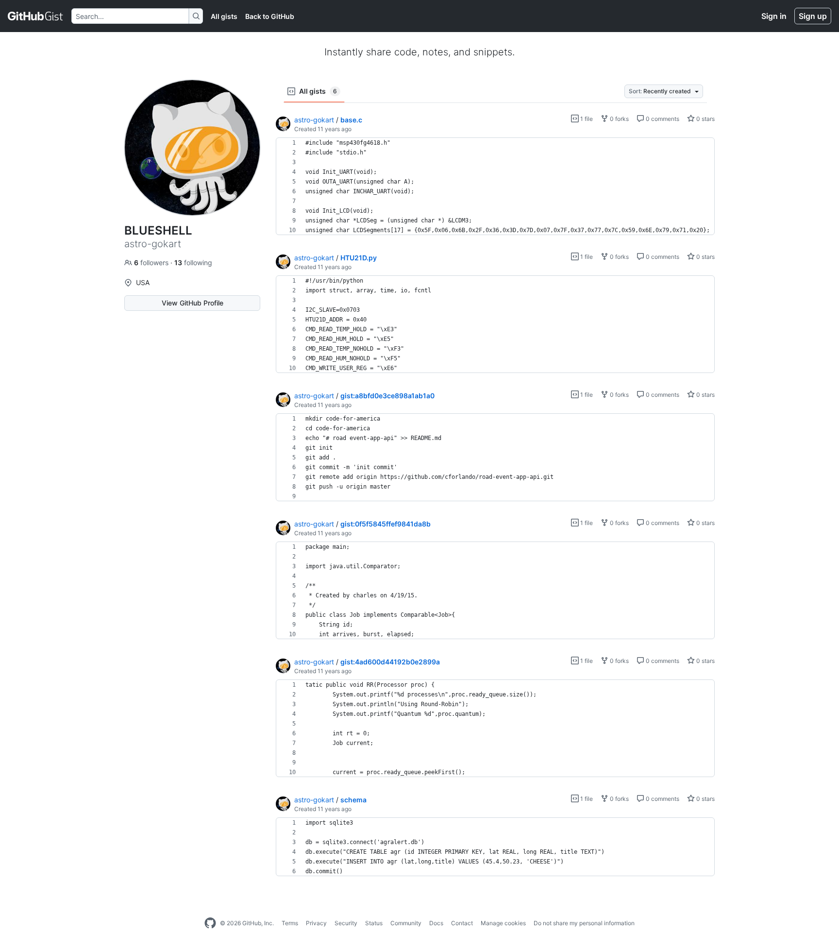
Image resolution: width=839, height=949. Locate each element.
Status (374, 923)
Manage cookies (503, 923)
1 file (586, 118)
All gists (224, 16)
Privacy (316, 923)
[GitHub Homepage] (210, 923)
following (193, 262)
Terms (290, 923)
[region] (495, 186)
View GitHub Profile (192, 303)
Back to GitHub (269, 16)
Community (405, 923)
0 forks (618, 118)
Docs (436, 923)
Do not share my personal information (584, 923)
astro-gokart (314, 120)
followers (152, 262)
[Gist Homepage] (36, 16)
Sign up (813, 16)
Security (346, 923)
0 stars (705, 118)
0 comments (661, 118)
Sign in (774, 16)
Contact (462, 923)
